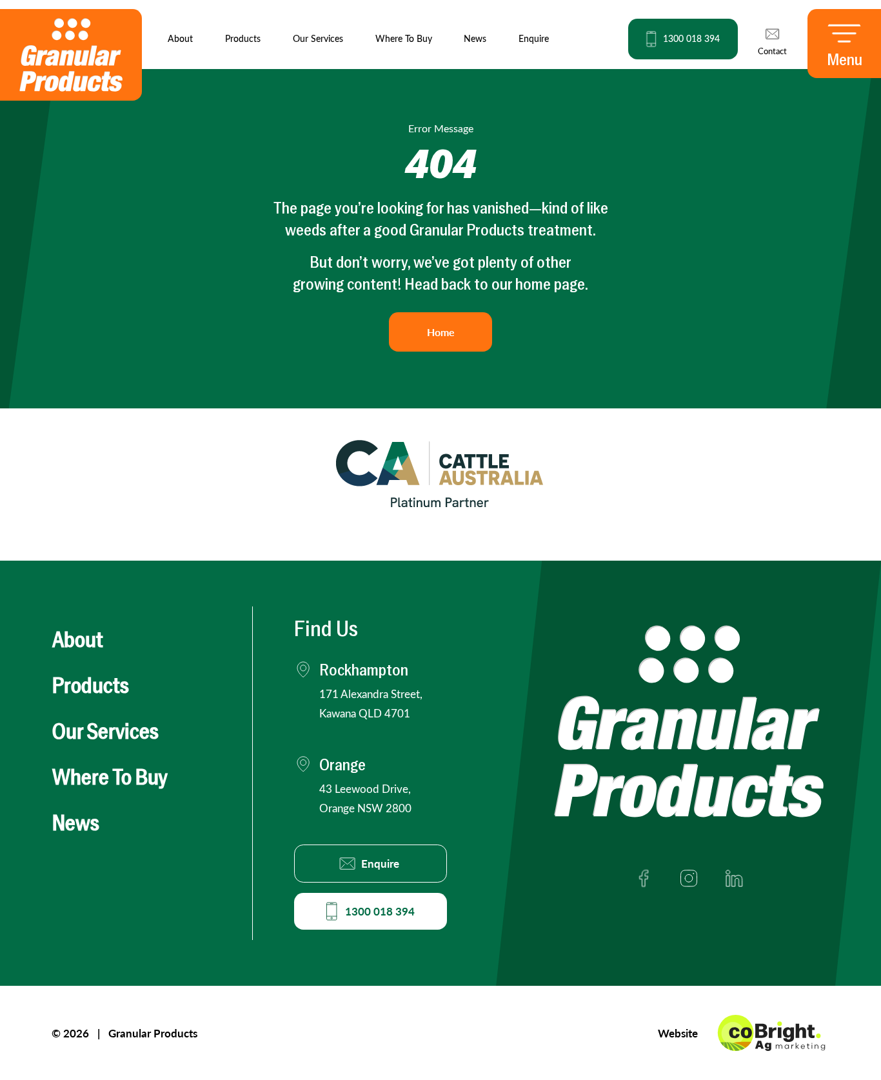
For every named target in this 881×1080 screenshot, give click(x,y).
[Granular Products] (71, 55)
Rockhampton (363, 671)
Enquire (534, 38)
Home (441, 332)
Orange (365, 786)
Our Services (318, 38)
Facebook (644, 878)
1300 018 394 (380, 911)
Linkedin (734, 878)
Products (243, 38)
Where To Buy (403, 38)
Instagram (689, 878)
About (180, 38)
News (475, 38)
